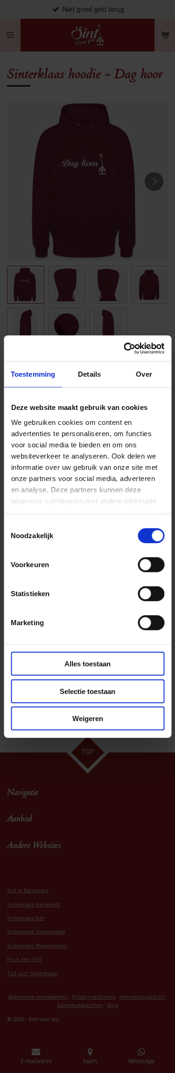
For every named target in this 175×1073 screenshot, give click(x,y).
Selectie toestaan (87, 691)
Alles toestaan (87, 664)
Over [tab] (144, 374)
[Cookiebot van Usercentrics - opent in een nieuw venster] (124, 348)
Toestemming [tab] (33, 374)
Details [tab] (89, 374)
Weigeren (87, 719)
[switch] (151, 564)
